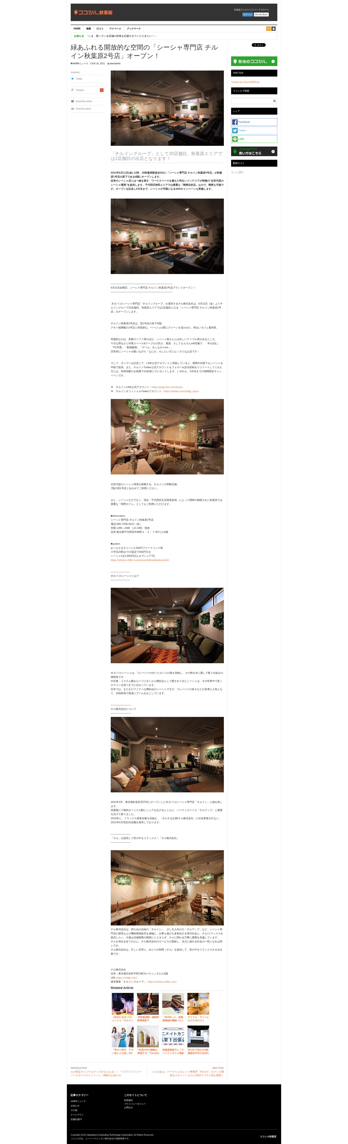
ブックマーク (134, 28)
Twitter (79, 79)
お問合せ (128, 1107)
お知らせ (75, 1105)
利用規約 (128, 1100)
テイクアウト (77, 1115)
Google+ (80, 90)
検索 (88, 28)
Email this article (83, 101)
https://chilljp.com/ (127, 977)
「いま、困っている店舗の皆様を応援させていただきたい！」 (121, 35)
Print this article (83, 109)
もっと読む (237, 172)
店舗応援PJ (76, 1119)
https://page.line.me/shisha (167, 387)
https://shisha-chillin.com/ (162, 981)
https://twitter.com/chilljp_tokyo (181, 391)
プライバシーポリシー (135, 1104)
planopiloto (115, 63)
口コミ (100, 28)
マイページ (115, 28)
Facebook (244, 121)
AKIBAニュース (80, 63)
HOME (77, 28)
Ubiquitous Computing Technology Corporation (109, 1135)
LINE (241, 138)
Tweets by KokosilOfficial (245, 82)
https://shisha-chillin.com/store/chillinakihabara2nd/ (140, 560)
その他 (74, 1110)
